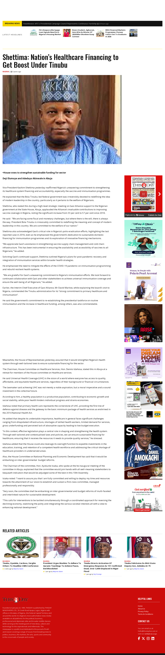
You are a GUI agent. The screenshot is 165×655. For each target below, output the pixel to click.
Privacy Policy (143, 611)
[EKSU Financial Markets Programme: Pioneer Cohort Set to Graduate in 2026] (100, 33)
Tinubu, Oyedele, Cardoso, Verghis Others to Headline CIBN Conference (20, 564)
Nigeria (6, 72)
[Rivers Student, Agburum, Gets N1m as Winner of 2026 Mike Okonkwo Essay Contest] (67, 33)
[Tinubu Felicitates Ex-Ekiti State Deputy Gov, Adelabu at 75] (143, 548)
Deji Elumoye (97, 574)
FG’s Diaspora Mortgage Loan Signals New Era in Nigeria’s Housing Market (50, 32)
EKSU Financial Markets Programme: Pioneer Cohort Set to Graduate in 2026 (115, 33)
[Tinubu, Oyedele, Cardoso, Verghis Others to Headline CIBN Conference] (22, 548)
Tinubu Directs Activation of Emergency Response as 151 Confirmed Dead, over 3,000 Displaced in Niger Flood (103, 567)
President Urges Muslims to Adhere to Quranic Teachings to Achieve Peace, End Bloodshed (62, 566)
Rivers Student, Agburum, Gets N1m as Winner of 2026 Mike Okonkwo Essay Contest (83, 33)
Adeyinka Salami (18, 569)
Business (6, 561)
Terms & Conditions (145, 614)
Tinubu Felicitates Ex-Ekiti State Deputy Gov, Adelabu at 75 (139, 564)
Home (140, 606)
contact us (148, 634)
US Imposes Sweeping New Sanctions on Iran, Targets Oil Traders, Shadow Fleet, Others (63, 23)
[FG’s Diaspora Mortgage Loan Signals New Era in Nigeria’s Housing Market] (34, 33)
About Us (141, 609)
